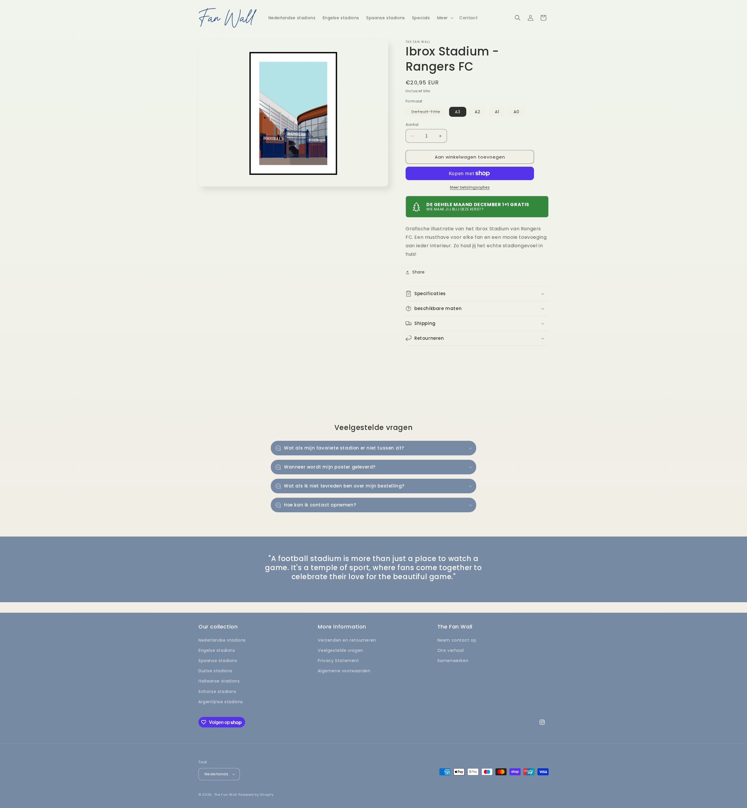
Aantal (412, 124)
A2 (477, 112)
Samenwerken (453, 661)
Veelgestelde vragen (340, 650)
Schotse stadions (217, 691)
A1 (497, 112)
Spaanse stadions (217, 661)
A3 (457, 112)
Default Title (428, 113)
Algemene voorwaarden (344, 671)
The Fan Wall (225, 794)
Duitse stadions (215, 671)
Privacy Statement (338, 661)
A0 (516, 112)
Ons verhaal (450, 650)
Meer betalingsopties (470, 187)
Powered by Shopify (256, 794)
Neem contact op (457, 640)
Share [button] (418, 272)
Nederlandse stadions (222, 640)
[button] (445, 18)
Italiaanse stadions (219, 681)
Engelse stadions (216, 650)
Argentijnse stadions (220, 702)
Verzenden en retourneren (347, 640)
